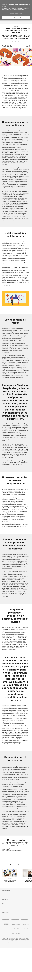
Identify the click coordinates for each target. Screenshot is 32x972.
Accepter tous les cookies (16, 17)
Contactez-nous (5, 912)
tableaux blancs (17, 350)
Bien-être (16, 26)
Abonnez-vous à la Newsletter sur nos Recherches (13, 908)
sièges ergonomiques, (17, 347)
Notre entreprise (6, 890)
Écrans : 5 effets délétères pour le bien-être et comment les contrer (10, 881)
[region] (16, 10)
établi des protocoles (19, 491)
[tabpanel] (16, 57)
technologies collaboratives (21, 349)
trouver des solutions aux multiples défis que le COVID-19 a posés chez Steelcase (15, 96)
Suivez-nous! (5, 903)
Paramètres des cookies (16, 13)
